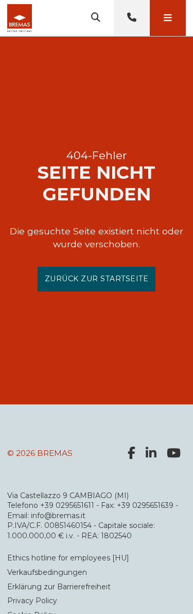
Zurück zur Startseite (97, 278)
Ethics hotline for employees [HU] (68, 557)
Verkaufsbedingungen (47, 572)
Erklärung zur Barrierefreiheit (59, 586)
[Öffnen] (168, 18)
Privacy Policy (32, 600)
